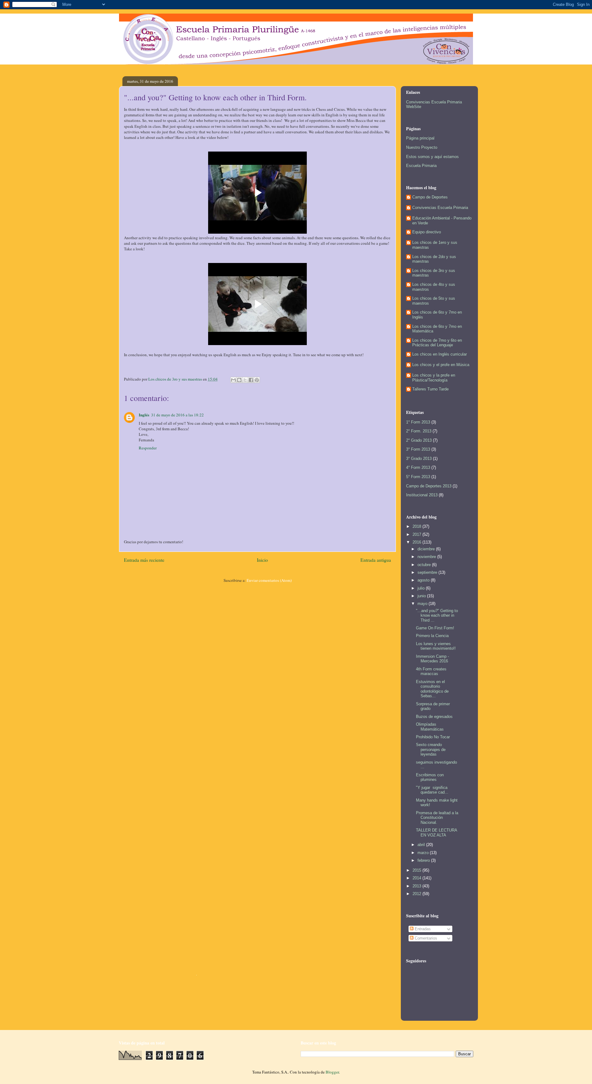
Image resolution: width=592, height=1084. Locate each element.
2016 (417, 542)
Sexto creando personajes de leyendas (431, 749)
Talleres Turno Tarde (430, 389)
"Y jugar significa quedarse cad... (432, 790)
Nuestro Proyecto (421, 147)
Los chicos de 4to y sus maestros (433, 287)
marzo (423, 852)
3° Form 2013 (418, 449)
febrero (424, 860)
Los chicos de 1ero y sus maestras (434, 245)
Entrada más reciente (144, 560)
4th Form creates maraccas (431, 671)
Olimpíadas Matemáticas (430, 727)
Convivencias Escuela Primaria (440, 207)
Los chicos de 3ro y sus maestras (433, 273)
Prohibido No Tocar (433, 737)
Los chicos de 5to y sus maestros (433, 301)
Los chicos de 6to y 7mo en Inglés (437, 314)
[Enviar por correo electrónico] (233, 380)
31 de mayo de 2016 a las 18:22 (177, 415)
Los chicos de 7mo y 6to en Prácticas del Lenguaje (437, 343)
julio (421, 588)
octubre (424, 564)
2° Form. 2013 (418, 431)
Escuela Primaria (421, 165)
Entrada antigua (375, 560)
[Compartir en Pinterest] (257, 380)
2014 (417, 878)
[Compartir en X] (245, 380)
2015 (417, 870)
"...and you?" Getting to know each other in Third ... (437, 615)
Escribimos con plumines (430, 777)
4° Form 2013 (418, 467)
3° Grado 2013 (419, 458)
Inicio (262, 560)
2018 (417, 526)
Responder (148, 448)
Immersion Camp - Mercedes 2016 (432, 659)
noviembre (427, 556)
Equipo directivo (426, 232)
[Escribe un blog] (239, 380)
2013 (417, 886)
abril (421, 844)
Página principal (420, 138)
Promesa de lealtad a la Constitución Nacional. (437, 818)
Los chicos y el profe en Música (440, 364)
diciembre (426, 549)
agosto (424, 580)
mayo (423, 603)
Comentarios (425, 938)
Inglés (144, 415)
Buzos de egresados (434, 716)
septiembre (427, 572)
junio (422, 596)
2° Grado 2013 (419, 440)
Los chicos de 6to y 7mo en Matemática (437, 329)
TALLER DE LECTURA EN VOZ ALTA (436, 832)
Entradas (422, 929)
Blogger (332, 1072)
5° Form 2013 (418, 476)
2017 (417, 534)
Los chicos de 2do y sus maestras (434, 259)
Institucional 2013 (422, 495)
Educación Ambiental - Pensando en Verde (441, 220)
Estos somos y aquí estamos (432, 156)
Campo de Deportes (430, 197)
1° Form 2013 (418, 422)
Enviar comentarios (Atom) (269, 580)
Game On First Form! (435, 628)
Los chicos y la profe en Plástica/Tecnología (433, 377)
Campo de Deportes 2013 (428, 486)
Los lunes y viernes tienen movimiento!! (436, 646)
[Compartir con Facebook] (251, 380)
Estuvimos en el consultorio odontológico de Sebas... (432, 688)
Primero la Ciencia (432, 635)
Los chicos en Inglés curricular (439, 354)
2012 (417, 893)
